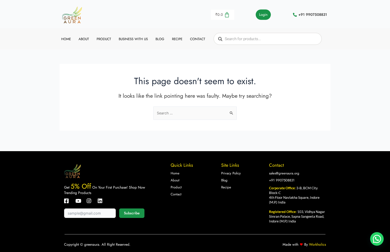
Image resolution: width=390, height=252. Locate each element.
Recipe (177, 39)
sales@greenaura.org (284, 173)
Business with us (133, 39)
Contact (197, 39)
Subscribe (132, 213)
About (84, 39)
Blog (160, 39)
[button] (377, 239)
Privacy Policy (231, 173)
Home (66, 39)
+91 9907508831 (282, 180)
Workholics (317, 244)
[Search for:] (195, 113)
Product (104, 39)
